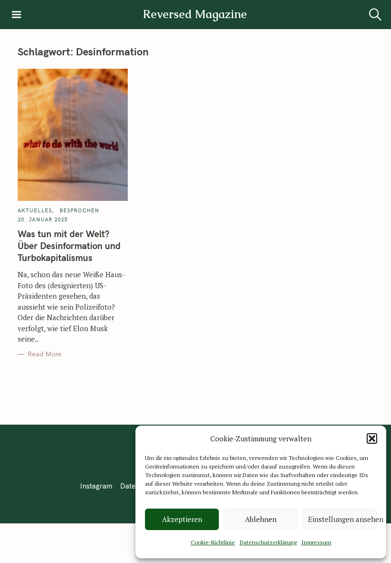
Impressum (316, 542)
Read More (45, 354)
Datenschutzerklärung (268, 542)
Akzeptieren (182, 519)
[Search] (375, 14)
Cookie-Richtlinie (213, 542)
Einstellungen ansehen (342, 519)
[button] (372, 438)
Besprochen (79, 210)
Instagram (96, 485)
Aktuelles (35, 210)
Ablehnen (261, 519)
